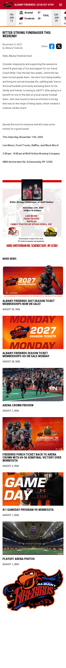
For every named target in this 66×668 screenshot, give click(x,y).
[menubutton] (61, 5)
